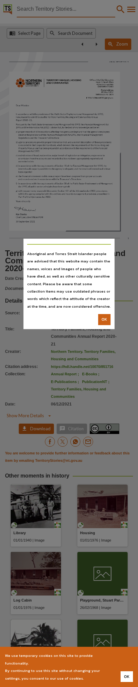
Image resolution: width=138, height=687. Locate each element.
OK (104, 319)
